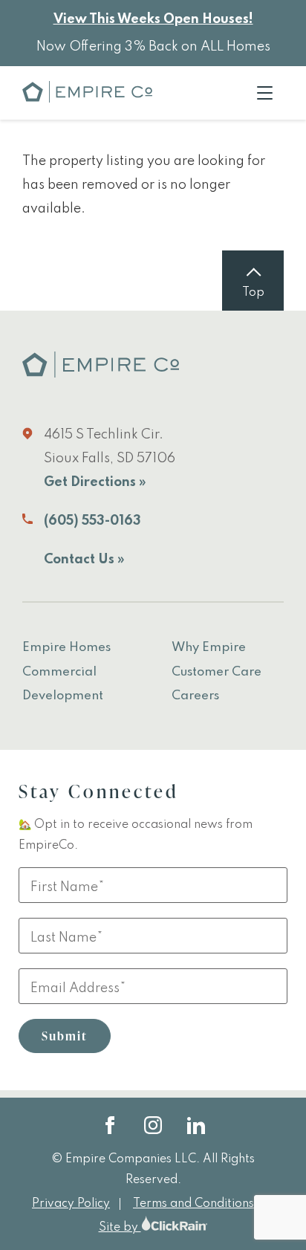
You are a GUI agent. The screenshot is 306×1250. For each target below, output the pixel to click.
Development (62, 696)
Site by (120, 1228)
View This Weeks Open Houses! (153, 19)
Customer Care (216, 672)
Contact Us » (84, 559)
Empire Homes (66, 647)
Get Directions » (95, 482)
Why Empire (209, 647)
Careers (195, 696)
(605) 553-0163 (92, 521)
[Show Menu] (265, 93)
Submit (65, 1036)
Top (253, 293)
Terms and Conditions (193, 1204)
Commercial (59, 672)
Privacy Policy (71, 1204)
